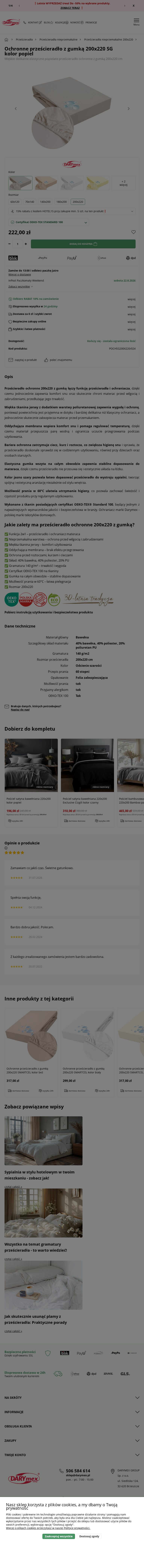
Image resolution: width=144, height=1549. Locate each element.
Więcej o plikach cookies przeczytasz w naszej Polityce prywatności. (48, 1528)
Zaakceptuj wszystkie (59, 1536)
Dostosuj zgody (89, 1536)
